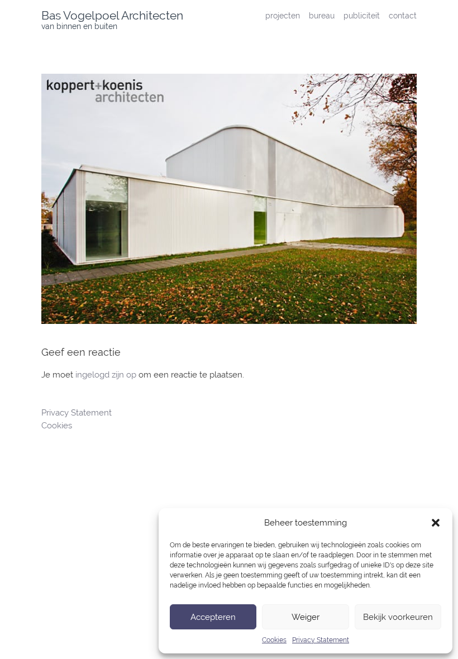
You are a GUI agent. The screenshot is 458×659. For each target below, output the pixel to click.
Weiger (305, 617)
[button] (435, 522)
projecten (282, 15)
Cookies (274, 640)
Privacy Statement (320, 640)
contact (403, 15)
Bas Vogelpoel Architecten (112, 15)
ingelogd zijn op (105, 375)
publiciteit (362, 15)
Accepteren (213, 617)
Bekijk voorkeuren (398, 617)
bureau (322, 15)
